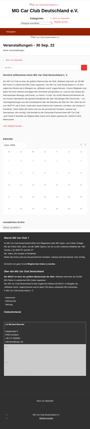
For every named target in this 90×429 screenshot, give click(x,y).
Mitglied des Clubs (36, 264)
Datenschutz (10, 301)
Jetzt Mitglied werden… (13, 126)
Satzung (8, 304)
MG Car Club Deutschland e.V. (45, 10)
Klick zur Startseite (61, 18)
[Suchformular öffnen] (86, 32)
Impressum (10, 298)
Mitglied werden (61, 22)
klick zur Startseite (14, 60)
